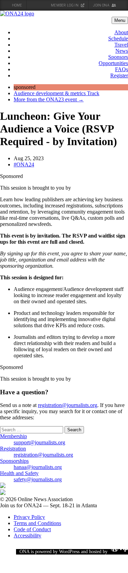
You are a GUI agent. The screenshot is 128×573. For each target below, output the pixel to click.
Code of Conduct (32, 529)
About (121, 32)
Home (17, 5)
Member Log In (65, 5)
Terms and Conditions (37, 523)
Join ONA (101, 5)
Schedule (118, 38)
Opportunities (113, 63)
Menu (119, 20)
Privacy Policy (29, 517)
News (121, 51)
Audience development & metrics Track (56, 93)
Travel (121, 45)
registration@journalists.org (67, 405)
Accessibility (27, 535)
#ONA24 (24, 164)
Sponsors (118, 57)
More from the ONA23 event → (49, 99)
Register (119, 75)
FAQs (121, 69)
